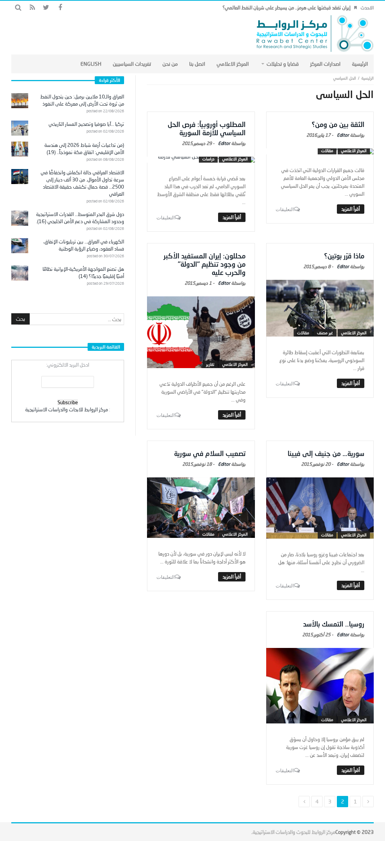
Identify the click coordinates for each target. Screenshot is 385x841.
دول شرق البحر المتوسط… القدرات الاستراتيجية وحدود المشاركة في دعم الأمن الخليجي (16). (80, 217)
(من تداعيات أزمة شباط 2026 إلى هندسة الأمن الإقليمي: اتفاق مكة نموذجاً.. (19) (84, 148)
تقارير (210, 364)
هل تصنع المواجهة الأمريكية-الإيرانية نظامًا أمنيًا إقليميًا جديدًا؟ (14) (83, 272)
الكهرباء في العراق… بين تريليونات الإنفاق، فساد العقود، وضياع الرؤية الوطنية (83, 245)
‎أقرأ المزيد (350, 209)
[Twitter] (46, 8)
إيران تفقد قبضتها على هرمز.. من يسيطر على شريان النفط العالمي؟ (286, 8)
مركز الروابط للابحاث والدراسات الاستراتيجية (66, 409)
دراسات (208, 158)
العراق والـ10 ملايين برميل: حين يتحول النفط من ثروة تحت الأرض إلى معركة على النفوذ (82, 100)
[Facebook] (60, 8)
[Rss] (32, 8)
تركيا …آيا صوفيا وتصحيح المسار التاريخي (86, 124)
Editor (343, 135)
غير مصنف (325, 332)
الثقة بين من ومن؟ (338, 124)
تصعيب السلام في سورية (210, 453)
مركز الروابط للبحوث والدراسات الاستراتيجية (294, 832)
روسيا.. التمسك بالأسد (333, 624)
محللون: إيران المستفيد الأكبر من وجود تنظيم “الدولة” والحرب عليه (205, 264)
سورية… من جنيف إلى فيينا (326, 453)
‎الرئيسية (367, 77)
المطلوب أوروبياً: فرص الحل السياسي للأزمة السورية (207, 128)
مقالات (327, 150)
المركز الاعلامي (354, 150)
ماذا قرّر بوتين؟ (344, 256)
